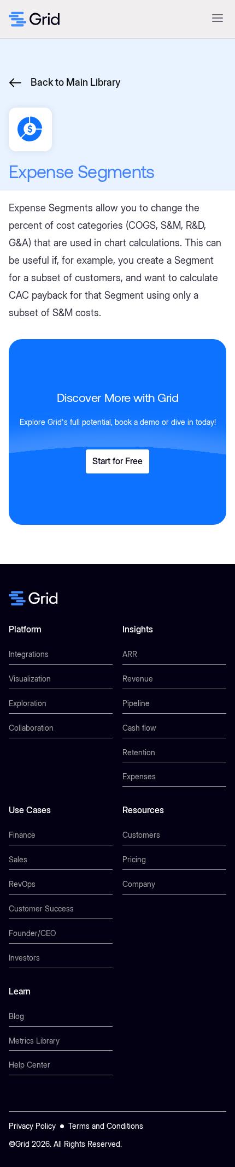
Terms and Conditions (105, 1125)
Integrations (29, 654)
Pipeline (136, 703)
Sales (18, 859)
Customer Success (41, 908)
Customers (141, 834)
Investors (24, 957)
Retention (138, 752)
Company (138, 883)
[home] (34, 19)
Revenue (137, 678)
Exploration (27, 703)
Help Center (29, 1064)
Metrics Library (34, 1040)
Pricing (134, 859)
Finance (22, 834)
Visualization (30, 678)
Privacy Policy (32, 1125)
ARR (129, 654)
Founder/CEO (32, 933)
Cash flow (139, 727)
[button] (217, 19)
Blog (16, 1016)
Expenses (139, 776)
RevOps (22, 883)
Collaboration (31, 727)
